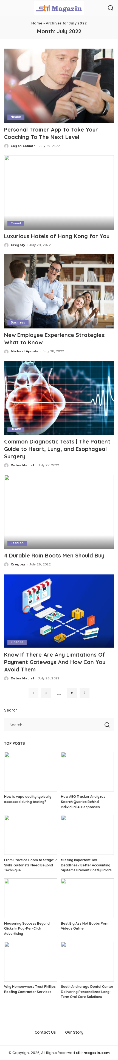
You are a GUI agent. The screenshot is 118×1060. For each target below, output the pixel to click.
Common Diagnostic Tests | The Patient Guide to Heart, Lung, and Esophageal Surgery (57, 449)
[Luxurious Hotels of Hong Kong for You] (59, 192)
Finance (17, 642)
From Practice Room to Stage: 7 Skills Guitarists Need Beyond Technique (30, 865)
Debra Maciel (22, 465)
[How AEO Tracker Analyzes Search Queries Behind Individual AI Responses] (87, 772)
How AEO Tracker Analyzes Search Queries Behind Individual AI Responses (83, 801)
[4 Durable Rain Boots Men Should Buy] (59, 512)
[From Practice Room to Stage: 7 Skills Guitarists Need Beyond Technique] (30, 835)
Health (16, 117)
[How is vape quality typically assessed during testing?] (30, 772)
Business (18, 322)
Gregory (18, 245)
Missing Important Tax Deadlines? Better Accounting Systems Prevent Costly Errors (86, 865)
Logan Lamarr (23, 146)
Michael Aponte (25, 351)
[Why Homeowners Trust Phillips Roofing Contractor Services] (30, 961)
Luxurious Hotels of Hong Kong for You (56, 236)
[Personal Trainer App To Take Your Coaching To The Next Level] (59, 86)
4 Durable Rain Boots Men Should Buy (54, 555)
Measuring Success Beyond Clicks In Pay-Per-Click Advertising (27, 928)
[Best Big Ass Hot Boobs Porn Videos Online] (87, 898)
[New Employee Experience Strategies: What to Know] (59, 291)
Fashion (17, 543)
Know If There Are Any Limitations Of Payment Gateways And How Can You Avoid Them (54, 662)
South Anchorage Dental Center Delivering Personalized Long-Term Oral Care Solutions (87, 991)
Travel (16, 223)
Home (36, 23)
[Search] (110, 8)
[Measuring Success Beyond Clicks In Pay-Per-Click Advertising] (30, 898)
